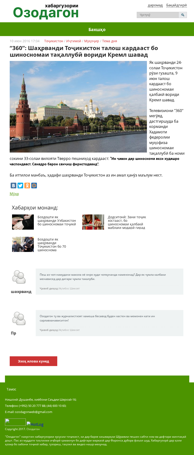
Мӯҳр (14, 193)
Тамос (11, 389)
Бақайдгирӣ (176, 5)
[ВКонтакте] (13, 185)
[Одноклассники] (27, 185)
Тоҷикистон (53, 41)
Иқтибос (63, 288)
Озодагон (33, 429)
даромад (155, 5)
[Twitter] (20, 185)
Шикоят (75, 288)
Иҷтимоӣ (73, 41)
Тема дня (109, 41)
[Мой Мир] (34, 185)
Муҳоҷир (91, 41)
